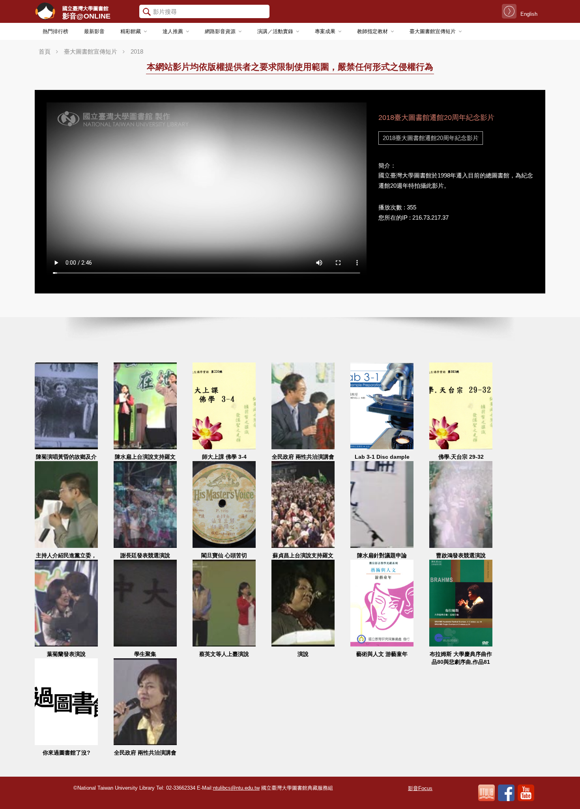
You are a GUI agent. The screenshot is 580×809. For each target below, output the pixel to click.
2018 (137, 51)
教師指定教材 (372, 31)
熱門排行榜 (55, 31)
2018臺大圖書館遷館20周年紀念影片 (431, 138)
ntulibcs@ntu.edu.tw (236, 788)
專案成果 (325, 31)
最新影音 (94, 31)
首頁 (45, 51)
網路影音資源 (220, 31)
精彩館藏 (130, 31)
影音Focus (420, 788)
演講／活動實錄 (275, 31)
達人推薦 (173, 31)
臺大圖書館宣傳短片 (433, 31)
